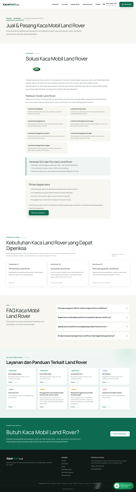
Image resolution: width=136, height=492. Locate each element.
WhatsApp (127, 4)
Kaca (11, 4)
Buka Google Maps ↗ (96, 469)
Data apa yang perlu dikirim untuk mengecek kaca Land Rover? (93, 308)
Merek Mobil (17, 18)
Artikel (63, 466)
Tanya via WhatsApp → (120, 434)
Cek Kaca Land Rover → (38, 213)
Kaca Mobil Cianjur (67, 469)
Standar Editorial (66, 475)
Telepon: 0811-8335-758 (97, 466)
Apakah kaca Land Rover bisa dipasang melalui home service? (93, 326)
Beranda (8, 18)
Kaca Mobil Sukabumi (67, 472)
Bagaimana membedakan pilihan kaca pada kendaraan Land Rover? (93, 317)
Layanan (64, 461)
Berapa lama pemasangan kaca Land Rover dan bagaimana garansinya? (93, 336)
